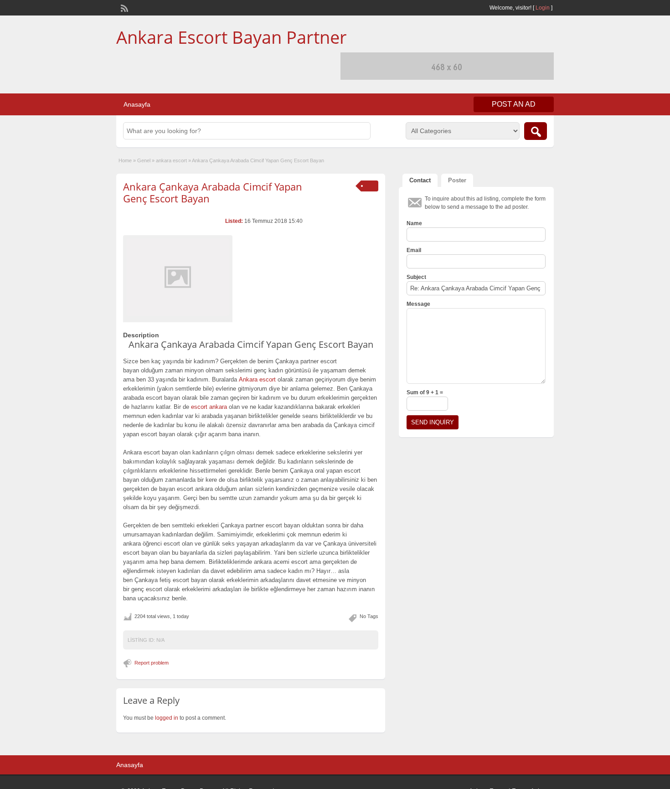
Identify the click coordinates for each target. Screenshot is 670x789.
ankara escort (171, 160)
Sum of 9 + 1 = (425, 392)
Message (418, 304)
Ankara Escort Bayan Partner (231, 37)
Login (543, 8)
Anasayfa (137, 104)
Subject (416, 277)
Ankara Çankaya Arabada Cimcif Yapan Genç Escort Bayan (212, 192)
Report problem (151, 662)
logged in (166, 718)
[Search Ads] (535, 131)
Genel (143, 160)
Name (414, 223)
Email (414, 250)
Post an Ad (514, 104)
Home (125, 160)
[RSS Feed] (123, 7)
